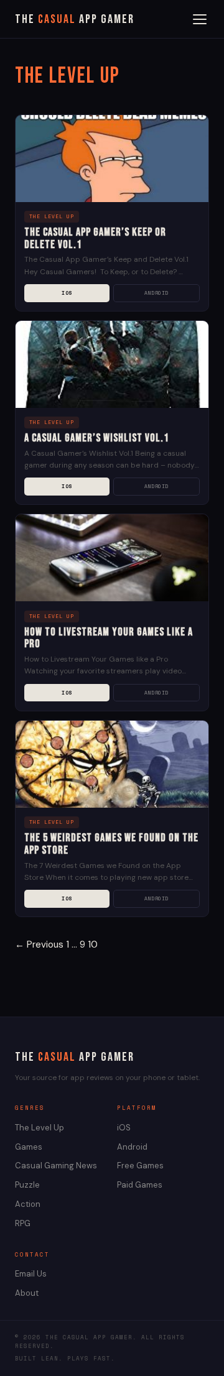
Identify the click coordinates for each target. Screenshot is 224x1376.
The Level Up (39, 1127)
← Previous (39, 944)
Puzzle (27, 1185)
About (27, 1293)
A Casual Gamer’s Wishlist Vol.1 (96, 438)
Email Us (31, 1273)
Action (27, 1204)
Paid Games (139, 1185)
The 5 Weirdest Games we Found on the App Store (111, 844)
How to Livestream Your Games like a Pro (108, 638)
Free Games (140, 1165)
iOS (67, 293)
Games (28, 1147)
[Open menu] (199, 19)
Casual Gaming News (56, 1165)
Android (156, 293)
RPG (22, 1223)
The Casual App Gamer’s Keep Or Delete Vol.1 (95, 238)
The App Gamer (74, 19)
